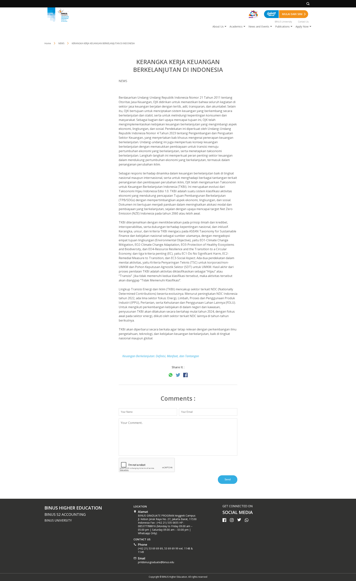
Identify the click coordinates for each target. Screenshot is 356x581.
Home (47, 43)
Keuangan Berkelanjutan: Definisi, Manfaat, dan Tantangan (160, 356)
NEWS (61, 43)
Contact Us (303, 21)
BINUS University (283, 21)
